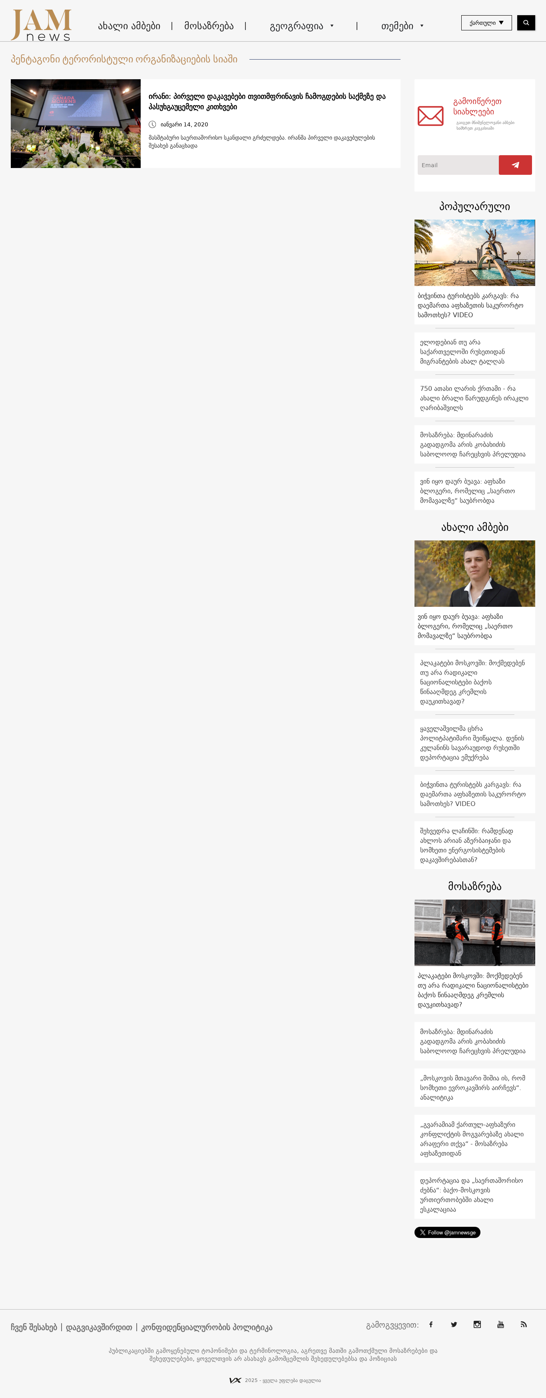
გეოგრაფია (296, 25)
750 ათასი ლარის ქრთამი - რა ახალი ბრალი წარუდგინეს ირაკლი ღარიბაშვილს (474, 398)
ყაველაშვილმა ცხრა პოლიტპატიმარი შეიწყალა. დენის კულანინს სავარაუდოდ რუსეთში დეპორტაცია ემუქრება (472, 743)
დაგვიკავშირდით (99, 1327)
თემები (397, 25)
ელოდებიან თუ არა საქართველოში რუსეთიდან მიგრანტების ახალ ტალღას (462, 351)
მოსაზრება (209, 25)
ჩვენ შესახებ (34, 1327)
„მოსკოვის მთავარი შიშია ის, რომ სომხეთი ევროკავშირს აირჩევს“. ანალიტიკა (472, 1087)
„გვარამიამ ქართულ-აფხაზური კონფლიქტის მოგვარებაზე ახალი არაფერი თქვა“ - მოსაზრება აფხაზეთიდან (472, 1139)
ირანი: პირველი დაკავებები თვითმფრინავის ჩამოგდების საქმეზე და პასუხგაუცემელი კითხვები (267, 101)
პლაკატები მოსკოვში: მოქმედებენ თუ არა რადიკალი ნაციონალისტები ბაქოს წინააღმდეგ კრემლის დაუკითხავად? (472, 682)
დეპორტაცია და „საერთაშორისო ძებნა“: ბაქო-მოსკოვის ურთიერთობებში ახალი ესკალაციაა (471, 1195)
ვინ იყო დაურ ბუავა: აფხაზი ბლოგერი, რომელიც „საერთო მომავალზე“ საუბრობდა (467, 491)
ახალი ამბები (129, 25)
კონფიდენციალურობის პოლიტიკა (207, 1327)
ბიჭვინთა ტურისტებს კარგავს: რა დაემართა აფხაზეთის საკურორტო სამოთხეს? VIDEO (471, 305)
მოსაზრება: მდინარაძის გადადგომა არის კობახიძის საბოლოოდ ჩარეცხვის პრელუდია (473, 444)
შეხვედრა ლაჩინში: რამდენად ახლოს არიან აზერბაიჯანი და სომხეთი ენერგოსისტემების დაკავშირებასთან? (466, 845)
